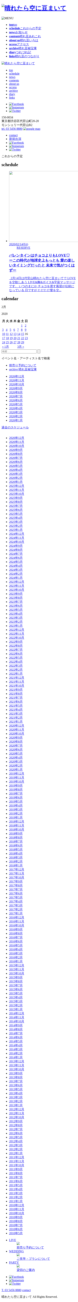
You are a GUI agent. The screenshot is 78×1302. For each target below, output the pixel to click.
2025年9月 (16, 497)
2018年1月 (16, 865)
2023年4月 (16, 613)
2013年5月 (16, 1089)
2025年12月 (16, 485)
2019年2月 (16, 813)
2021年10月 (16, 685)
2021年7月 (16, 697)
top (11, 70)
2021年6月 (16, 701)
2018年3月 (16, 857)
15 (22, 334)
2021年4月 (16, 709)
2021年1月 (16, 721)
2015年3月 (16, 1001)
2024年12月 (16, 533)
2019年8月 (16, 789)
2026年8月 (16, 392)
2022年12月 (16, 629)
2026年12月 (16, 376)
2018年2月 (16, 861)
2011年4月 (16, 1189)
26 (11, 342)
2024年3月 (16, 569)
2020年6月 (16, 749)
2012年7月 (16, 1129)
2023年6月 (16, 605)
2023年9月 (16, 593)
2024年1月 (16, 577)
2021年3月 (16, 713)
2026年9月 (16, 388)
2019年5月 (16, 801)
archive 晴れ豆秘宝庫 (23, 369)
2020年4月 (16, 757)
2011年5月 (16, 1185)
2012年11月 (16, 1113)
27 (14, 342)
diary (12, 94)
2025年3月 (16, 521)
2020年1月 (16, 769)
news (12, 77)
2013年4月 (16, 1093)
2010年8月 (16, 1221)
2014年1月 (16, 1057)
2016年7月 (16, 937)
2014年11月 (16, 1017)
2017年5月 (16, 897)
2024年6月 (16, 557)
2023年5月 (16, 609)
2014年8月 (16, 1029)
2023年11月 (16, 585)
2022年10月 (16, 637)
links (12, 97)
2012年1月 (16, 1153)
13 (14, 334)
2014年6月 (16, 1037)
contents (14, 80)
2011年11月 (16, 1161)
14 (18, 334)
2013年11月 (16, 1065)
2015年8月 (16, 981)
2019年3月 (16, 809)
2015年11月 (16, 969)
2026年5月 (16, 404)
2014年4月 (16, 1045)
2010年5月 (16, 1233)
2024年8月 (16, 549)
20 (14, 338)
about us (14, 83)
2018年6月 (16, 845)
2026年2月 (16, 416)
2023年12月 (16, 581)
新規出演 (15, 138)
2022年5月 (16, 657)
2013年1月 (16, 1105)
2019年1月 (16, 817)
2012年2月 (16, 1149)
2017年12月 (16, 869)
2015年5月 (16, 993)
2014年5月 (16, 1041)
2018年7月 (16, 841)
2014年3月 (16, 1049)
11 (7, 334)
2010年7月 (16, 1225)
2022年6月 (16, 653)
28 (18, 342)
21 (18, 338)
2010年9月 (16, 1217)
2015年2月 (16, 1005)
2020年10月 (16, 733)
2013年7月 (16, 1081)
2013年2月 (16, 1101)
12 (11, 334)
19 (11, 338)
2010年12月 (16, 1205)
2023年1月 (16, 625)
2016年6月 (16, 941)
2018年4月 (16, 853)
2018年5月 (16, 849)
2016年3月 (16, 953)
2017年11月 (16, 873)
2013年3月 (16, 1097)
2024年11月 (16, 537)
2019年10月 (16, 781)
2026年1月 (16, 420)
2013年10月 (16, 1069)
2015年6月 (16, 989)
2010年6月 (16, 1229)
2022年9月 (16, 641)
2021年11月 (16, 681)
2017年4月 (16, 901)
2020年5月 (16, 753)
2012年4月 (16, 1141)
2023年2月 (16, 621)
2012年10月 (16, 1117)
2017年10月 (16, 877)
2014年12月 (16, 1013)
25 (7, 342)
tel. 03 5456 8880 (12, 128)
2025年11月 (16, 489)
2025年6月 (16, 509)
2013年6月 (16, 1085)
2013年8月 (16, 1077)
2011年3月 (16, 1193)
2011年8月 (16, 1173)
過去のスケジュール (15, 427)
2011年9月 (16, 1169)
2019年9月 (16, 785)
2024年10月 (16, 541)
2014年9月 (16, 1025)
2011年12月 (16, 1157)
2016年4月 (16, 949)
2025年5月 (16, 513)
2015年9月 (16, 977)
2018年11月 (16, 825)
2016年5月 (16, 945)
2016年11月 (16, 921)
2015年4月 (16, 997)
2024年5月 (16, 561)
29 (22, 342)
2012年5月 (16, 1137)
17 (3, 338)
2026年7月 (16, 396)
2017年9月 (16, 881)
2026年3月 (16, 412)
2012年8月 (16, 1125)
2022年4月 (16, 661)
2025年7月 (16, 505)
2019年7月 (16, 793)
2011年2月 (16, 1197)
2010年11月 (16, 1209)
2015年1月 (16, 1009)
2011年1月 (16, 1201)
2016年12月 (16, 917)
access (13, 87)
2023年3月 (16, 617)
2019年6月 (16, 797)
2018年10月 (16, 829)
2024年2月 (16, 573)
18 (7, 338)
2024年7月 (16, 553)
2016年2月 (16, 957)
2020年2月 (16, 765)
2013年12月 (16, 1061)
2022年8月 (16, 645)
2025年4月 (16, 517)
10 (3, 334)
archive (13, 90)
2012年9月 (16, 1121)
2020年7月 (16, 745)
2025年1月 (16, 529)
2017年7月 (16, 889)
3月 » (20, 346)
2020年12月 (16, 725)
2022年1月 (16, 673)
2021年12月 (16, 677)
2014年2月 (16, 1053)
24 (3, 342)
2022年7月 (16, 649)
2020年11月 (16, 729)
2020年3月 (16, 761)
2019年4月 (16, 805)
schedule (14, 73)
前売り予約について (22, 365)
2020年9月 (16, 737)
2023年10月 (16, 589)
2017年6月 (16, 893)
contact (13, 135)
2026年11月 (16, 380)
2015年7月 (16, 985)
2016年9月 (16, 929)
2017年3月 (16, 905)
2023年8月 (16, 597)
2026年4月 (16, 408)
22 (22, 338)
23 (26, 338)
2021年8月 (16, 693)
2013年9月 (16, 1073)
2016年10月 (16, 925)
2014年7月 (16, 1033)
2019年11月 (16, 777)
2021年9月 (16, 689)
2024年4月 (16, 565)
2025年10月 (16, 493)
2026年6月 (16, 400)
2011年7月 (16, 1177)
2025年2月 (16, 525)
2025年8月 (16, 501)
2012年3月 (16, 1145)
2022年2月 (16, 669)
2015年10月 (16, 973)
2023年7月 (16, 601)
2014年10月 (16, 1021)
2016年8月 (16, 933)
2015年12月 (16, 965)
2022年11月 (16, 633)
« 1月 (5, 346)
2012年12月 (16, 1109)
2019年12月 (16, 773)
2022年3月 (16, 665)
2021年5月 (16, 705)
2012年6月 (16, 1133)
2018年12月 (16, 821)
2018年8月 (16, 837)
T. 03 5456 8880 (11, 1290)
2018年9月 (16, 833)
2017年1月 (16, 913)
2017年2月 (16, 909)
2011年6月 (16, 1181)
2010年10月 (16, 1213)
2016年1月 (16, 961)
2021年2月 (16, 717)
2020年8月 (16, 741)
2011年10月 (16, 1165)
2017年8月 (16, 885)
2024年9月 (16, 545)
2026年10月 (16, 384)
